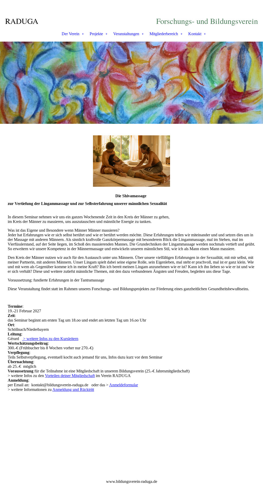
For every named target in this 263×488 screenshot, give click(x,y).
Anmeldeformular (123, 385)
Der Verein (70, 34)
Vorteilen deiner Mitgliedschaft (70, 375)
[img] (131, 83)
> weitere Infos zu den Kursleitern (50, 338)
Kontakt (194, 34)
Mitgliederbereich (163, 34)
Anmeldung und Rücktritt (73, 389)
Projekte (96, 34)
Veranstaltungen (126, 34)
